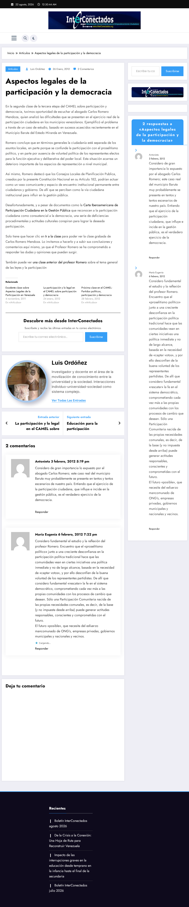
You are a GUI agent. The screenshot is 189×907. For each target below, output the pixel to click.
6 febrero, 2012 (157, 276)
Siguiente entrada (79, 417)
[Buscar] (25, 38)
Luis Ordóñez (37, 69)
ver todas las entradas (69, 400)
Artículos (13, 69)
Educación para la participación (82, 426)
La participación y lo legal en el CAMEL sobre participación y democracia (59, 291)
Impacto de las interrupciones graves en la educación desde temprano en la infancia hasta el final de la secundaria (70, 865)
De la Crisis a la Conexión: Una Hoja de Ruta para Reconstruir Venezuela (70, 840)
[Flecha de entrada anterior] (7, 423)
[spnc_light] (33, 38)
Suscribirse (96, 337)
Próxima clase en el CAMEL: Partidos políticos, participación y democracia (96, 291)
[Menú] (14, 38)
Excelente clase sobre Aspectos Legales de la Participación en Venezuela (20, 291)
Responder (41, 512)
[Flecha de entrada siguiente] (119, 423)
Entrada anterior (48, 417)
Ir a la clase (53, 236)
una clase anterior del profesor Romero (60, 262)
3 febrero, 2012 (157, 158)
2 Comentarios (86, 69)
